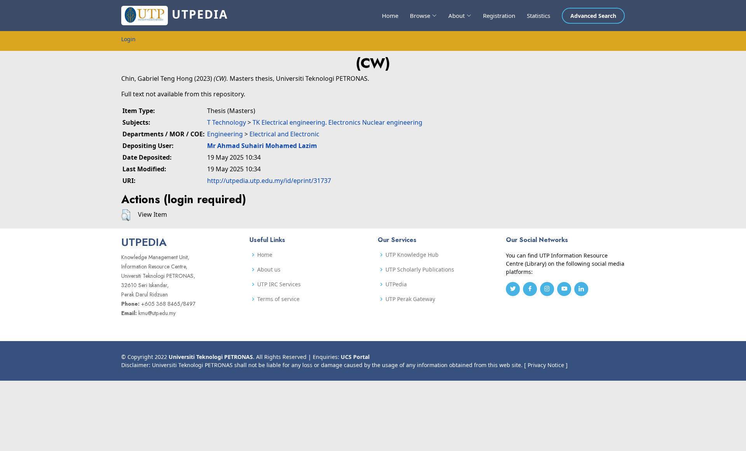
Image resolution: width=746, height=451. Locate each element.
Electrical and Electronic (284, 134)
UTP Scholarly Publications (419, 269)
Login (128, 39)
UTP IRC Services (279, 284)
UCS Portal (355, 356)
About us (269, 269)
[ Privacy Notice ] (546, 365)
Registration (499, 15)
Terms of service (278, 299)
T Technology (226, 122)
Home (390, 15)
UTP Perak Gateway (410, 299)
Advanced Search (593, 15)
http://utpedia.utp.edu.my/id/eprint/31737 (269, 180)
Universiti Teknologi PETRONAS (211, 356)
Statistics (538, 15)
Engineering (225, 134)
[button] (125, 215)
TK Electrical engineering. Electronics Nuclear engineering (337, 122)
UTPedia (396, 284)
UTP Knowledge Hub (412, 255)
